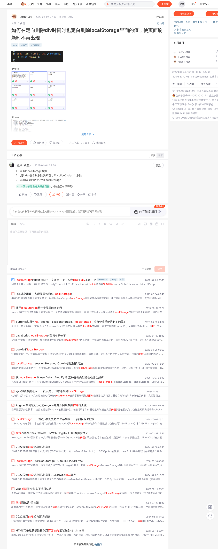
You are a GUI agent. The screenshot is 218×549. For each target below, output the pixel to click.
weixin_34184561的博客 (24, 437)
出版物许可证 (190, 113)
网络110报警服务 (204, 104)
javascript (35, 45)
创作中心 (204, 4)
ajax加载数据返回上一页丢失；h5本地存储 (50, 391)
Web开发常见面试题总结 (33, 488)
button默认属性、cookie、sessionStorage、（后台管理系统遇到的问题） (71, 321)
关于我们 (177, 83)
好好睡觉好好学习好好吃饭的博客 (29, 353)
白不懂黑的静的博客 (22, 409)
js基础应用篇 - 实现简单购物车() (44, 293)
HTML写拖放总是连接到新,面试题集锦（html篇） (51, 530)
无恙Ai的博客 (18, 493)
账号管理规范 (199, 108)
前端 (22, 23)
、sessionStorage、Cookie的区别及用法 (49, 363)
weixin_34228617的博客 (24, 465)
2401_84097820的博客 (24, 479)
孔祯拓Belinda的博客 (22, 381)
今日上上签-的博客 (21, 326)
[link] (13, 23)
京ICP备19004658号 (183, 91)
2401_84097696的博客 (24, 451)
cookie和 (30, 349)
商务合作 (206, 83)
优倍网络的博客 (19, 395)
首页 (13, 23)
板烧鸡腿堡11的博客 (22, 506)
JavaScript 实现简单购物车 (41, 335)
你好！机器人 (24, 165)
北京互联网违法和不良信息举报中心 (191, 100)
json (15, 45)
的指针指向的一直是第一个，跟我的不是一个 (56, 279)
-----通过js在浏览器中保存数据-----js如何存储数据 (55, 419)
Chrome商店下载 (181, 108)
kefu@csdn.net (199, 76)
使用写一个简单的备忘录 (39, 307)
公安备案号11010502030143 (192, 95)
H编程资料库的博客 (21, 520)
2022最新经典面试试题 (33, 447)
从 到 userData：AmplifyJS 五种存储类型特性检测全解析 (60, 377)
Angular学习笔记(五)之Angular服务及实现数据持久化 (51, 405)
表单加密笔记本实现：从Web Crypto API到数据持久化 (52, 433)
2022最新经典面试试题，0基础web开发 (46, 474)
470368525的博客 (21, 298)
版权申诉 (177, 113)
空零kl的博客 (18, 339)
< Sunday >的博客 (21, 423)
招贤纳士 (191, 83)
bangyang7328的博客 (23, 367)
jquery (24, 45)
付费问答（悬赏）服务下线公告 (191, 21)
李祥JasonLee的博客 (22, 534)
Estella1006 (25, 16)
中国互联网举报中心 (183, 104)
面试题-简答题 (27, 502)
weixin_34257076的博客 (24, 312)
